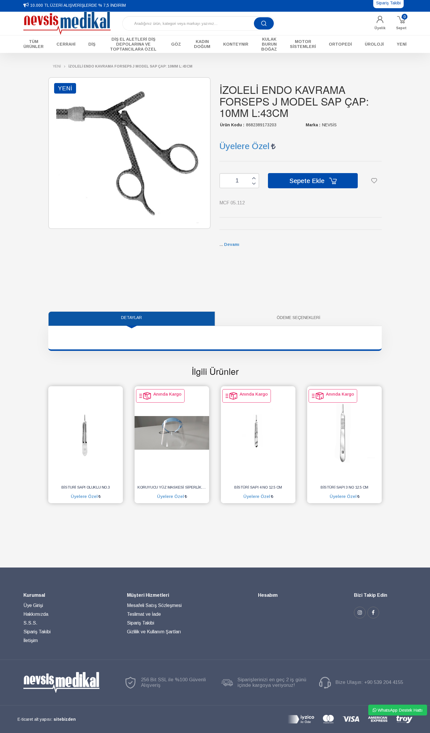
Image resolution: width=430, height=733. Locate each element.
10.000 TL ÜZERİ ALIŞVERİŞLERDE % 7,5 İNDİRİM (78, 5)
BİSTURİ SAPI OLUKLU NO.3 (85, 487)
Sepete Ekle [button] (307, 180)
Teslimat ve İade (144, 614)
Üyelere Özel (244, 146)
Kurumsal (34, 595)
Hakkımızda (35, 614)
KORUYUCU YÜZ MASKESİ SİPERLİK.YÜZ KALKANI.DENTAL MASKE (173, 487)
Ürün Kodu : (232, 125)
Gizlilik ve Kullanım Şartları (154, 631)
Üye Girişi (33, 605)
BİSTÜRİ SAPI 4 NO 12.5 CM (258, 487)
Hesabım (268, 595)
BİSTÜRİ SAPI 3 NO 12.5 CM (344, 487)
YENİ (57, 66)
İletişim (30, 640)
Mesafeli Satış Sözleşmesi (154, 605)
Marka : (313, 125)
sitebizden (65, 719)
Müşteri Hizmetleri (148, 595)
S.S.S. (30, 622)
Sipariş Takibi (37, 631)
